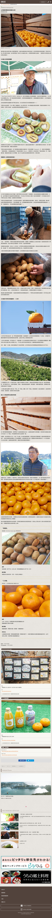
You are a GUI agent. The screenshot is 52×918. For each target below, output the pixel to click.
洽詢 (2, 898)
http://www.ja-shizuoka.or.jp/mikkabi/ (8, 740)
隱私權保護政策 (4, 895)
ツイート (31, 760)
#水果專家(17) (21, 766)
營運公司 (3, 901)
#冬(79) (8, 766)
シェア (23, 760)
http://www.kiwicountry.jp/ (6, 691)
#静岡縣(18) (14, 766)
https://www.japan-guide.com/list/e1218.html (10, 751)
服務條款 (3, 892)
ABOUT (3, 889)
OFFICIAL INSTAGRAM (27, 909)
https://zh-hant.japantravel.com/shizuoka (9, 754)
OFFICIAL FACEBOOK (27, 905)
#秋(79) (3, 766)
